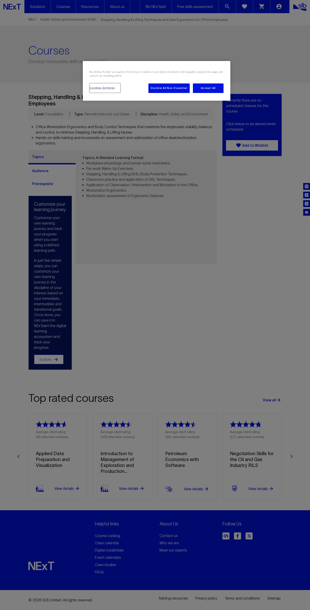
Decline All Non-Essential (169, 88)
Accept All (208, 88)
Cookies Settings (102, 87)
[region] (156, 81)
